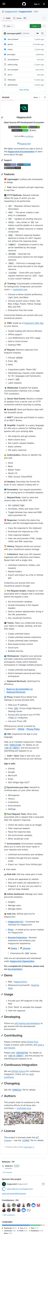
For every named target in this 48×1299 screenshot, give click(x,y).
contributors (29, 136)
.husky (10, 49)
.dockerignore (12, 59)
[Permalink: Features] (2, 174)
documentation (15, 969)
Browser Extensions (17, 937)
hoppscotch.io (20, 981)
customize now (20, 289)
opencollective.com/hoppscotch (20, 1189)
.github (10, 44)
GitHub (21, 729)
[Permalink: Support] (2, 160)
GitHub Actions (18, 1071)
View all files (24, 90)
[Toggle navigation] (4, 4)
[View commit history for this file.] (42, 33)
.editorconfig (12, 64)
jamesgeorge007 (14, 33)
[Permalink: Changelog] (2, 1083)
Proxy (10, 929)
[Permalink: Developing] (2, 1017)
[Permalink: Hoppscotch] (2, 117)
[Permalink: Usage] (2, 994)
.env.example (12, 70)
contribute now (24, 1108)
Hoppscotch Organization (22, 961)
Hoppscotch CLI (15, 921)
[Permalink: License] (2, 1131)
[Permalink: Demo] (2, 975)
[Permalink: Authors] (2, 1096)
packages (11, 54)
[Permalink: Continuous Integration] (2, 1064)
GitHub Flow (32, 1042)
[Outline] (45, 97)
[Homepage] (24, 4)
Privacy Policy (33, 729)
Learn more (28, 1147)
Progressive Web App (33, 323)
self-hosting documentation (27, 1023)
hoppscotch (11, 11)
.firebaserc (11, 80)
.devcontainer (12, 39)
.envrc (9, 75)
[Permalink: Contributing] (2, 1035)
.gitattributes (12, 85)
